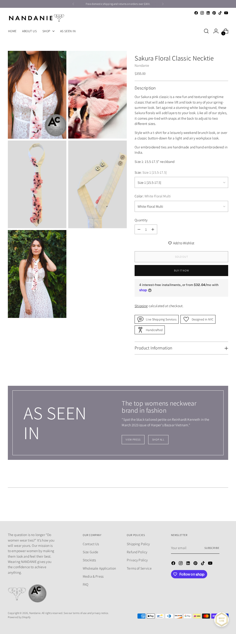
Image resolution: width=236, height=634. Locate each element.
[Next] (163, 4)
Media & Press (93, 576)
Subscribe (211, 548)
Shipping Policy (138, 544)
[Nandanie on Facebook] (196, 13)
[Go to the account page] (216, 31)
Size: (151, 172)
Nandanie (142, 65)
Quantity (141, 220)
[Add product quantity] (153, 229)
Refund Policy (137, 552)
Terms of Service (139, 568)
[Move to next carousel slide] (224, 505)
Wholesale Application (99, 568)
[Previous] (73, 4)
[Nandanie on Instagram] (202, 13)
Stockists (89, 560)
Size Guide (90, 552)
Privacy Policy (137, 560)
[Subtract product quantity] (139, 229)
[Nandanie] (36, 17)
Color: (153, 196)
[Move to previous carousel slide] (214, 505)
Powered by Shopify (19, 617)
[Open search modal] (206, 31)
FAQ (85, 584)
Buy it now (181, 270)
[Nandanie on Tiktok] (220, 13)
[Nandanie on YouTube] (226, 13)
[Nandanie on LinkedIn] (208, 13)
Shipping (141, 305)
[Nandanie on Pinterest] (214, 13)
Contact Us (91, 544)
